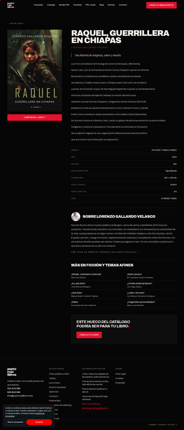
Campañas (38, 5)
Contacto (123, 5)
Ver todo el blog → (92, 404)
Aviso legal (120, 374)
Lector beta (54, 383)
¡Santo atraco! (134, 274)
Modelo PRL (64, 5)
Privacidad (120, 383)
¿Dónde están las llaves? (139, 283)
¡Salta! (74, 302)
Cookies (119, 378)
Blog (102, 5)
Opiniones (54, 392)
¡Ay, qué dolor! (78, 283)
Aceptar (39, 422)
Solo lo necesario (15, 422)
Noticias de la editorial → (96, 408)
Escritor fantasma (57, 387)
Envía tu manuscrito (162, 5)
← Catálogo (15, 23)
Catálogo (51, 5)
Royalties (78, 5)
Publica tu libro (89, 335)
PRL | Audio (91, 5)
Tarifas (52, 378)
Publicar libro (55, 401)
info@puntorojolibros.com (20, 396)
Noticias (111, 5)
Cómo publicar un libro (59, 374)
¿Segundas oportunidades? (141, 302)
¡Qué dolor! (76, 293)
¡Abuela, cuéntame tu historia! (86, 274)
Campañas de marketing (60, 405)
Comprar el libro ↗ (35, 117)
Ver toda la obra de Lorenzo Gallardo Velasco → (105, 252)
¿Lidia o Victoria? (135, 293)
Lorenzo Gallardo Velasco (125, 216)
